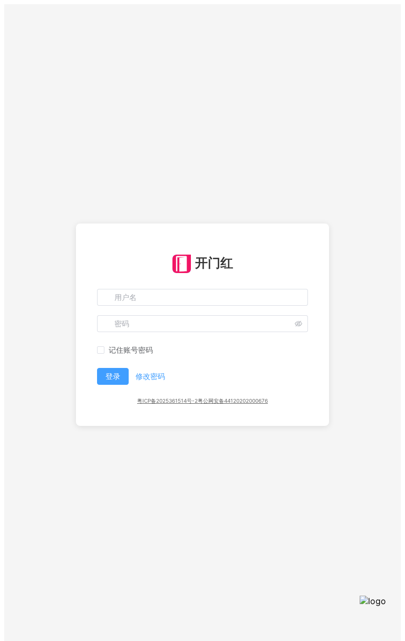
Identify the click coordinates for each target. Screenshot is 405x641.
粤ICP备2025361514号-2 (167, 400)
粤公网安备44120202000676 (233, 400)
